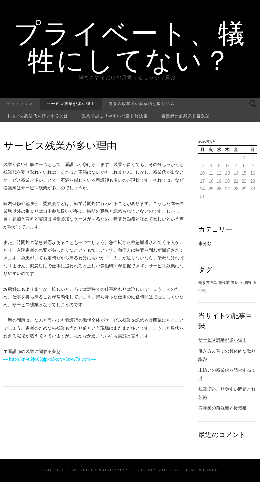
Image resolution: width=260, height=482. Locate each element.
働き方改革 (207, 282)
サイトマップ (20, 103)
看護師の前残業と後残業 (185, 115)
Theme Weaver (199, 470)
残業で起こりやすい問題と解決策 (115, 115)
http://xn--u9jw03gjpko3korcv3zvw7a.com (49, 359)
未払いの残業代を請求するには (37, 115)
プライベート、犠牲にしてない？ (130, 46)
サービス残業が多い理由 (71, 103)
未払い (236, 282)
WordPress (114, 470)
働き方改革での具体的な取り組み (142, 103)
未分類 (205, 243)
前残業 (224, 282)
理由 (247, 282)
